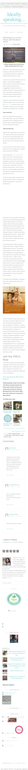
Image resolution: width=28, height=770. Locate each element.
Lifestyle (23, 3)
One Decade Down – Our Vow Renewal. (14, 428)
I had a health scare (17, 155)
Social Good (10, 3)
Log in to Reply (9, 475)
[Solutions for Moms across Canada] (14, 615)
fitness (14, 435)
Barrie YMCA (8, 104)
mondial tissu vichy (14, 484)
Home (6, 32)
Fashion (17, 3)
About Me (12, 32)
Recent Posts (5, 648)
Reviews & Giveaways (17, 6)
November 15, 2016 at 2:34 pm (15, 516)
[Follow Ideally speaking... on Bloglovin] (8, 685)
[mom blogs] (16, 717)
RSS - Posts (14, 588)
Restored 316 (22, 763)
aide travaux (12, 448)
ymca (9, 436)
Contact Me (20, 32)
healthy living (19, 435)
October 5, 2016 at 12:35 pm (14, 449)
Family (3, 3)
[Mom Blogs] (12, 721)
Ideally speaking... (14, 17)
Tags (8, 648)
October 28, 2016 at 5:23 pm (14, 486)
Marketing (7, 6)
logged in (11, 542)
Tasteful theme (14, 763)
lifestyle (6, 436)
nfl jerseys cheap (13, 514)
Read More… (10, 577)
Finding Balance (16, 433)
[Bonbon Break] (6, 703)
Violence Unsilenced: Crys (17, 431)
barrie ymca (9, 435)
